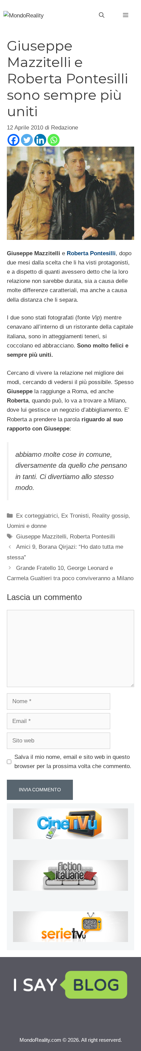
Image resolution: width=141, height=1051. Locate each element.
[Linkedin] (40, 140)
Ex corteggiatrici (37, 516)
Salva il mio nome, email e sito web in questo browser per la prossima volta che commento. (72, 761)
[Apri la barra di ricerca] (102, 15)
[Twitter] (27, 140)
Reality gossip (110, 516)
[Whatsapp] (54, 140)
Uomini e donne (27, 526)
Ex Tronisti (75, 516)
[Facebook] (14, 140)
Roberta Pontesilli (92, 536)
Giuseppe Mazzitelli (41, 536)
